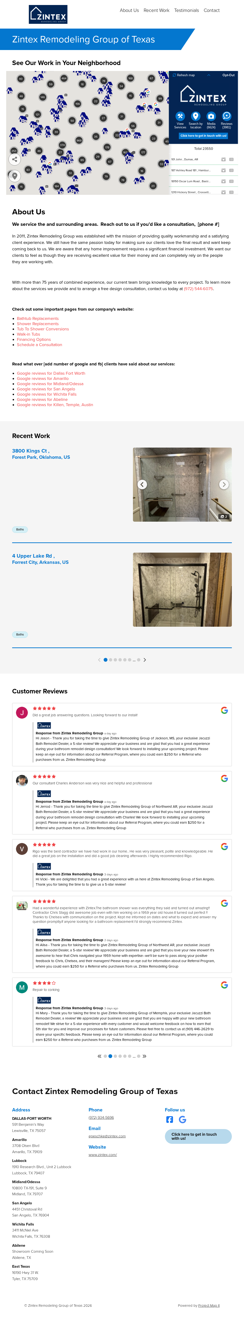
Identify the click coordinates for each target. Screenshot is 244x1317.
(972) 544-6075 (198, 288)
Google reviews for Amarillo (43, 378)
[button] (99, 660)
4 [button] (120, 659)
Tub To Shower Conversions (43, 329)
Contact (212, 10)
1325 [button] (138, 659)
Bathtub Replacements (38, 318)
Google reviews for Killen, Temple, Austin (55, 404)
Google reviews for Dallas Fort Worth (51, 373)
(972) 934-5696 (101, 1118)
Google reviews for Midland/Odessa (50, 383)
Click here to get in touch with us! (194, 1136)
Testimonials (186, 10)
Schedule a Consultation (39, 344)
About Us (129, 10)
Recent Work (156, 10)
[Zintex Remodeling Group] (48, 14)
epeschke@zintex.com (107, 1136)
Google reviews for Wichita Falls (46, 394)
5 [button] (125, 659)
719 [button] (138, 1056)
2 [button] (110, 659)
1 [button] (105, 660)
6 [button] (129, 659)
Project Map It (209, 1305)
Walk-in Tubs (28, 334)
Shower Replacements (38, 323)
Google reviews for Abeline (42, 399)
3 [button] (115, 659)
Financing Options (34, 339)
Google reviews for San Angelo (46, 389)
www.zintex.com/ (103, 1155)
